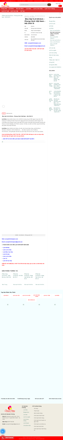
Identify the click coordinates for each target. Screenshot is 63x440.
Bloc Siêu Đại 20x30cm (55, 40)
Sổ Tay (22, 11)
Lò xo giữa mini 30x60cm (55, 67)
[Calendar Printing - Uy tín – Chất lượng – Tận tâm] (8, 4)
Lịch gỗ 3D (51, 62)
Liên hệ (60, 0)
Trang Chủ (4, 8)
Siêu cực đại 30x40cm (55, 42)
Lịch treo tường (53, 52)
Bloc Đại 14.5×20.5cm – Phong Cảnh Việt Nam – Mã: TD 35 (29, 284)
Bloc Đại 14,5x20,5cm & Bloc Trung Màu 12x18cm (55, 34)
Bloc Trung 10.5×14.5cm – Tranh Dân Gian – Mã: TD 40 (6, 284)
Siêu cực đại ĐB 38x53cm (53, 44)
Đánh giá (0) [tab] (9, 113)
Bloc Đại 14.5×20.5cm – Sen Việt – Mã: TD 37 (18, 284)
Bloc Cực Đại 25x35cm (55, 30)
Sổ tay (50, 57)
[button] (58, 3)
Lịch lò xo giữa (52, 50)
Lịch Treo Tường (50, 8)
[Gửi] (49, 4)
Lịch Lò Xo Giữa (37, 8)
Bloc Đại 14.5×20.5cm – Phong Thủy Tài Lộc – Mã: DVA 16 (40, 284)
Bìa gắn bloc (26, 412)
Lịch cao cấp (52, 48)
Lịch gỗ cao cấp (27, 425)
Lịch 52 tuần (52, 23)
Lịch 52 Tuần (5, 11)
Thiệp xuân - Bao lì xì (54, 60)
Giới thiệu (46, 0)
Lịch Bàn (28, 8)
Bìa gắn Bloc (52, 21)
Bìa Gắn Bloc (20, 8)
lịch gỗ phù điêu (53, 64)
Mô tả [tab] (4, 113)
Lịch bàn (51, 26)
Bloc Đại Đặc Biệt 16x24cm (54, 37)
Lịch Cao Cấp (14, 11)
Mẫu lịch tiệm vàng (54, 55)
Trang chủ (27, 15)
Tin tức (56, 0)
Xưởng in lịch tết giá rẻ (38, 0)
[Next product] (60, 13)
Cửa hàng (51, 0)
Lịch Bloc (11, 8)
